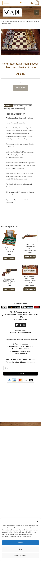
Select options (30, 289)
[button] (37, 521)
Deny (21, 549)
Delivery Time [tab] (9, 108)
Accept (20, 543)
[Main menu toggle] (36, 12)
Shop (7, 21)
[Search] (21, 3)
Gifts (11, 21)
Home (3, 21)
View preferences (20, 555)
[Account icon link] (32, 3)
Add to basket (20, 88)
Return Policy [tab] (18, 106)
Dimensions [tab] (19, 108)
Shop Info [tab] (28, 106)
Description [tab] (8, 106)
